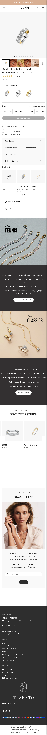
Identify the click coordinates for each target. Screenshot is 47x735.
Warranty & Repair (9, 657)
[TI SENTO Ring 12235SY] (29, 93)
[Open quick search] (38, 8)
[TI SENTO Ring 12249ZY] (38, 176)
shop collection (23, 392)
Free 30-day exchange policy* (17, 129)
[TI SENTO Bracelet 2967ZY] (12, 431)
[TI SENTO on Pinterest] (6, 711)
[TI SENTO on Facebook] (3, 711)
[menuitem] (19, 729)
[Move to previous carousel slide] (2, 438)
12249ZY (34, 186)
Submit (23, 582)
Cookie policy (15, 732)
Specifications (10, 154)
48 (5, 111)
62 (43, 111)
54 (21, 111)
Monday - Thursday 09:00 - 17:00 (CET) (17, 621)
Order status (7, 646)
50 (11, 111)
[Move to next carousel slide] (44, 438)
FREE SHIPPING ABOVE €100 (15, 132)
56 (27, 111)
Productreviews (23, 148)
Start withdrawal (8, 704)
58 (32, 111)
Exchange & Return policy (12, 654)
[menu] (23, 727)
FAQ (3, 643)
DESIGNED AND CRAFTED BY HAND (17, 126)
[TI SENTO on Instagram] (9, 711)
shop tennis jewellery (23, 300)
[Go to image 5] (35, 63)
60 (37, 111)
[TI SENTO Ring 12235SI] (18, 93)
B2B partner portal (9, 678)
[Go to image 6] (42, 63)
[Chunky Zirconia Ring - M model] (7, 93)
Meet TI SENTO (7, 669)
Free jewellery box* (13, 134)
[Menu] (3, 8)
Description (9, 141)
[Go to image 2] (13, 63)
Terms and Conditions (19, 730)
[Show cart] (43, 8)
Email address (12, 571)
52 (16, 111)
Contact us (6, 675)
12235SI (5, 186)
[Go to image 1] (6, 63)
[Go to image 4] (27, 63)
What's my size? (38, 106)
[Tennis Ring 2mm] (34, 431)
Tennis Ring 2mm (31, 445)
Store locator (7, 672)
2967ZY (5, 445)
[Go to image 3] (20, 63)
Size (4, 106)
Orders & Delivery (9, 649)
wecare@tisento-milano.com (14, 634)
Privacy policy (34, 730)
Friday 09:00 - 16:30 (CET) (12, 625)
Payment (6, 651)
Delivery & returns (12, 161)
